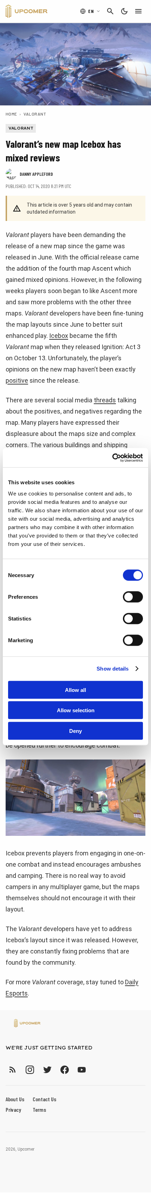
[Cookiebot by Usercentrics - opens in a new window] (112, 457)
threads (105, 400)
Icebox (58, 335)
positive (17, 380)
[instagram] (29, 1069)
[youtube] (81, 1069)
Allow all (75, 690)
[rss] (13, 1069)
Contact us (44, 1099)
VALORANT (35, 113)
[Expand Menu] (138, 11)
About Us (15, 1099)
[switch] (133, 596)
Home (11, 113)
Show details (113, 669)
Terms (39, 1109)
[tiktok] (94, 1069)
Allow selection (75, 710)
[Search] (110, 11)
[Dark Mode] (124, 11)
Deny (75, 731)
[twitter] (47, 1069)
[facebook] (64, 1069)
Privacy (13, 1109)
